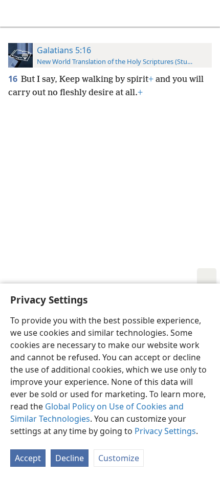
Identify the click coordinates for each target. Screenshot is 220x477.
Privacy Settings (165, 431)
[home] (15, 13)
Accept (28, 458)
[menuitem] (15, 13)
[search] (207, 13)
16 (13, 78)
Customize (118, 458)
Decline (69, 458)
